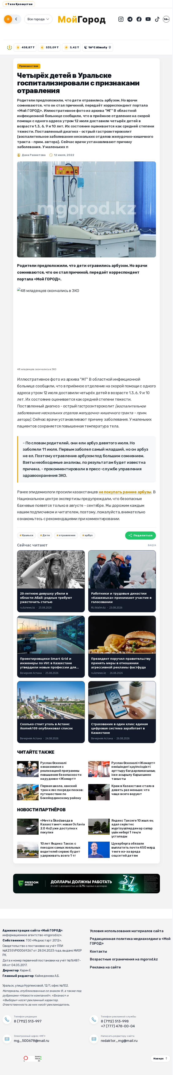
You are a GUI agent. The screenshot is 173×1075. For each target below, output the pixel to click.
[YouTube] (145, 19)
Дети (44, 535)
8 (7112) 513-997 (28, 1021)
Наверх (155, 1058)
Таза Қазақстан (18, 4)
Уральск (26, 535)
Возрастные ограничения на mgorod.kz (122, 959)
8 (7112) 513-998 (113, 1021)
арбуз (87, 535)
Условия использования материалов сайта (125, 931)
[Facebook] (135, 19)
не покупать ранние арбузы (123, 492)
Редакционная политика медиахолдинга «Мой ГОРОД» (123, 941)
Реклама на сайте (103, 967)
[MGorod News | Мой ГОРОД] (81, 19)
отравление (65, 535)
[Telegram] (126, 19)
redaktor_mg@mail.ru (117, 1040)
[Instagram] (117, 19)
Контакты (96, 951)
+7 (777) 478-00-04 (116, 1026)
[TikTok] (154, 19)
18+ (163, 19)
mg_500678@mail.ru (31, 1040)
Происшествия (27, 66)
